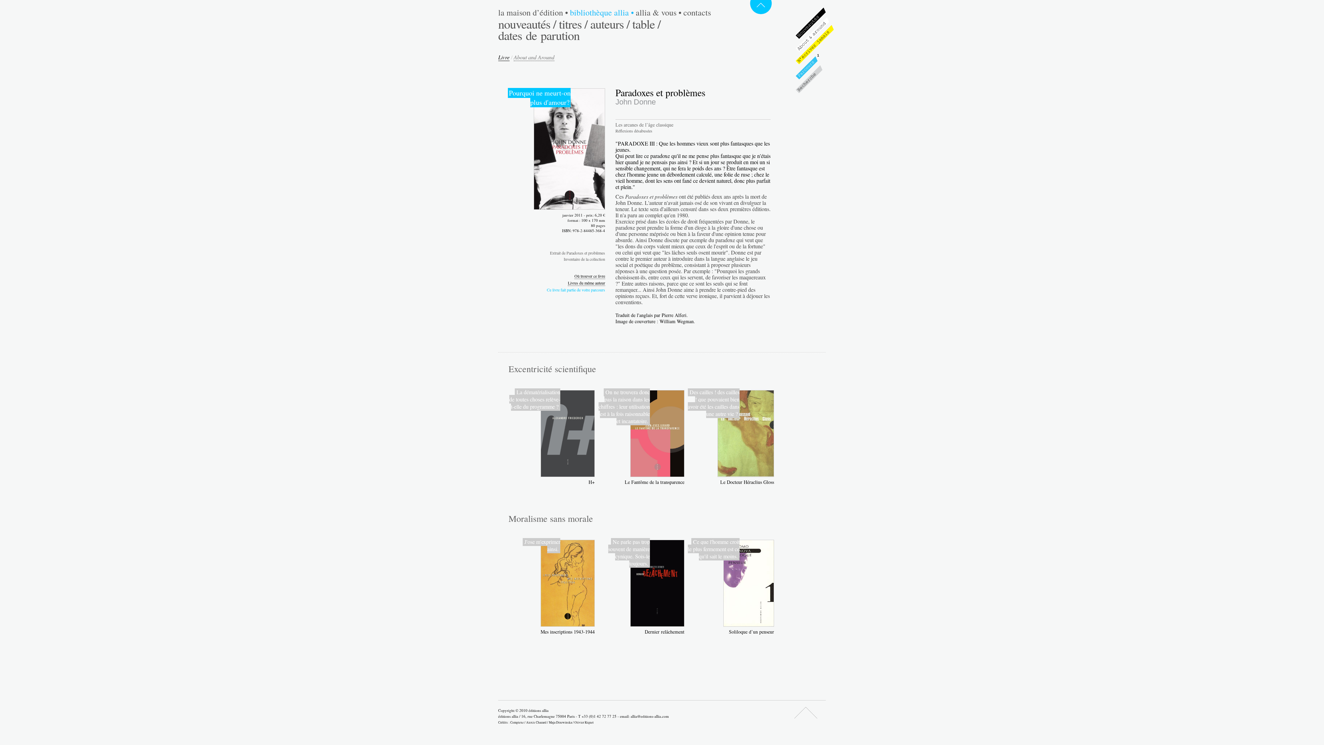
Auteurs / (610, 24)
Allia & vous (658, 12)
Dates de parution (539, 35)
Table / (646, 24)
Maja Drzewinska (560, 722)
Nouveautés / (527, 24)
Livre (504, 57)
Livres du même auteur (586, 283)
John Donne (635, 102)
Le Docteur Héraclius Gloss (747, 482)
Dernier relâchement (664, 631)
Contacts (697, 12)
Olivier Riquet (584, 722)
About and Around (534, 57)
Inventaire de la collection (584, 259)
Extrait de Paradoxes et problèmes (577, 253)
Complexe (517, 722)
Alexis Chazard (536, 722)
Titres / (573, 24)
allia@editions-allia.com (650, 716)
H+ (592, 482)
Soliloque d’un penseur (751, 631)
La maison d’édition (533, 12)
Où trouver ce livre (589, 276)
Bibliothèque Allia (602, 12)
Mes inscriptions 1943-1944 (568, 631)
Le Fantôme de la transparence (654, 482)
